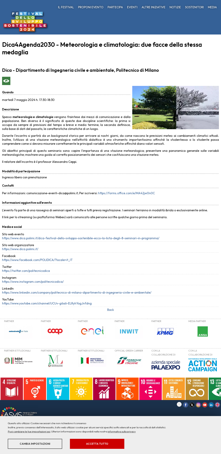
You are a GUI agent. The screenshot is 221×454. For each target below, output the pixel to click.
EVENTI (132, 7)
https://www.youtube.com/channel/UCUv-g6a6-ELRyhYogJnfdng (47, 303)
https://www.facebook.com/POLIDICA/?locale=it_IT (37, 260)
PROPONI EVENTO (90, 7)
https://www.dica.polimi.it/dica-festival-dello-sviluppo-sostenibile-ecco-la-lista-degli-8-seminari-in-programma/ (80, 238)
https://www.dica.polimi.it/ (20, 249)
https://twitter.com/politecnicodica (26, 271)
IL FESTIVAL (66, 7)
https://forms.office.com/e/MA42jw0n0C (126, 193)
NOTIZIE (175, 7)
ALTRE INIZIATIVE (153, 7)
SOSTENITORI (194, 7)
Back (110, 310)
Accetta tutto (97, 443)
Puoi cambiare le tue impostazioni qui (29, 431)
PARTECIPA (115, 7)
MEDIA (212, 7)
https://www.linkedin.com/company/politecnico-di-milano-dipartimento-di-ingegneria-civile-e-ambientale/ (76, 292)
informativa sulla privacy (122, 431)
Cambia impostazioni (35, 443)
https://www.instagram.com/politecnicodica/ (33, 282)
